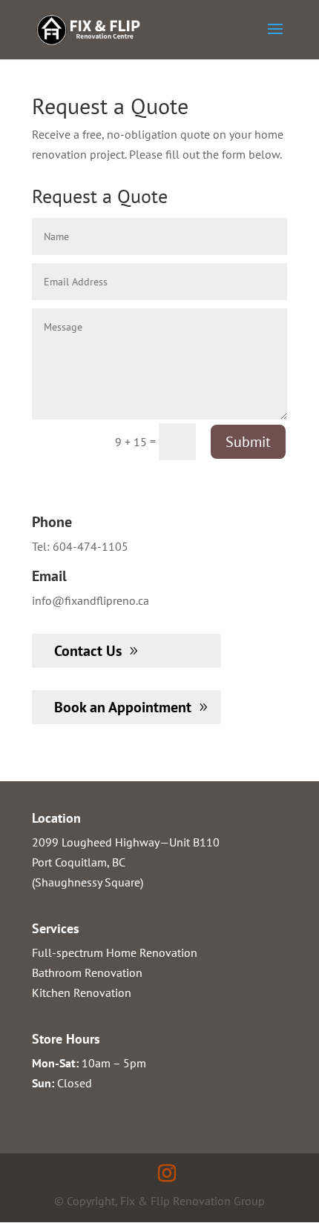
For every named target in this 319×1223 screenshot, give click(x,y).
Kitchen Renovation (81, 992)
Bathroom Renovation (87, 972)
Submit (248, 441)
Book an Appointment (122, 707)
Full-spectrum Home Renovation (114, 952)
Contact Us (88, 650)
